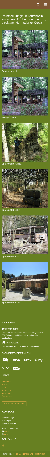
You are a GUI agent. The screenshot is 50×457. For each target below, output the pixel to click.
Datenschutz (7, 396)
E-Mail (6, 431)
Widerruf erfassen (14, 404)
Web (6, 434)
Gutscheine (6, 381)
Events (4, 384)
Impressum (6, 393)
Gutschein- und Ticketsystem (29, 454)
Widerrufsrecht (7, 390)
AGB (4, 387)
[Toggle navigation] (45, 4)
